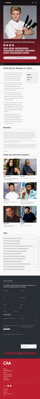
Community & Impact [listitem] (7, 374)
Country (5, 311)
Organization (22, 297)
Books (28, 79)
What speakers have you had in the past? (27, 326)
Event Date (16, 311)
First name (5, 290)
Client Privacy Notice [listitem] (7, 376)
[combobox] (8, 314)
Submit (19, 353)
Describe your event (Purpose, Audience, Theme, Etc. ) (14, 334)
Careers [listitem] (5, 372)
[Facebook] (4, 45)
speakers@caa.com (29, 285)
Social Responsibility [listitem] (7, 370)
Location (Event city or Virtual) (9, 318)
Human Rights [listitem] (6, 379)
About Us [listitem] (5, 369)
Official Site (29, 77)
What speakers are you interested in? (11, 326)
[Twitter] (10, 45)
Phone (21, 304)
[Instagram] (7, 45)
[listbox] (28, 320)
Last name (22, 290)
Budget (21, 318)
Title (4, 297)
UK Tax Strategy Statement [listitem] (7, 393)
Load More (6, 151)
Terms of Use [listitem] (5, 390)
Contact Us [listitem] (5, 377)
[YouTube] (13, 45)
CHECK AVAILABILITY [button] (19, 57)
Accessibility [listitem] (5, 392)
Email (4, 304)
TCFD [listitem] (4, 395)
